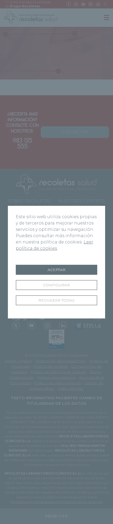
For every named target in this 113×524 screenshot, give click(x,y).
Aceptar (56, 269)
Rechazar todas (56, 300)
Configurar (56, 285)
